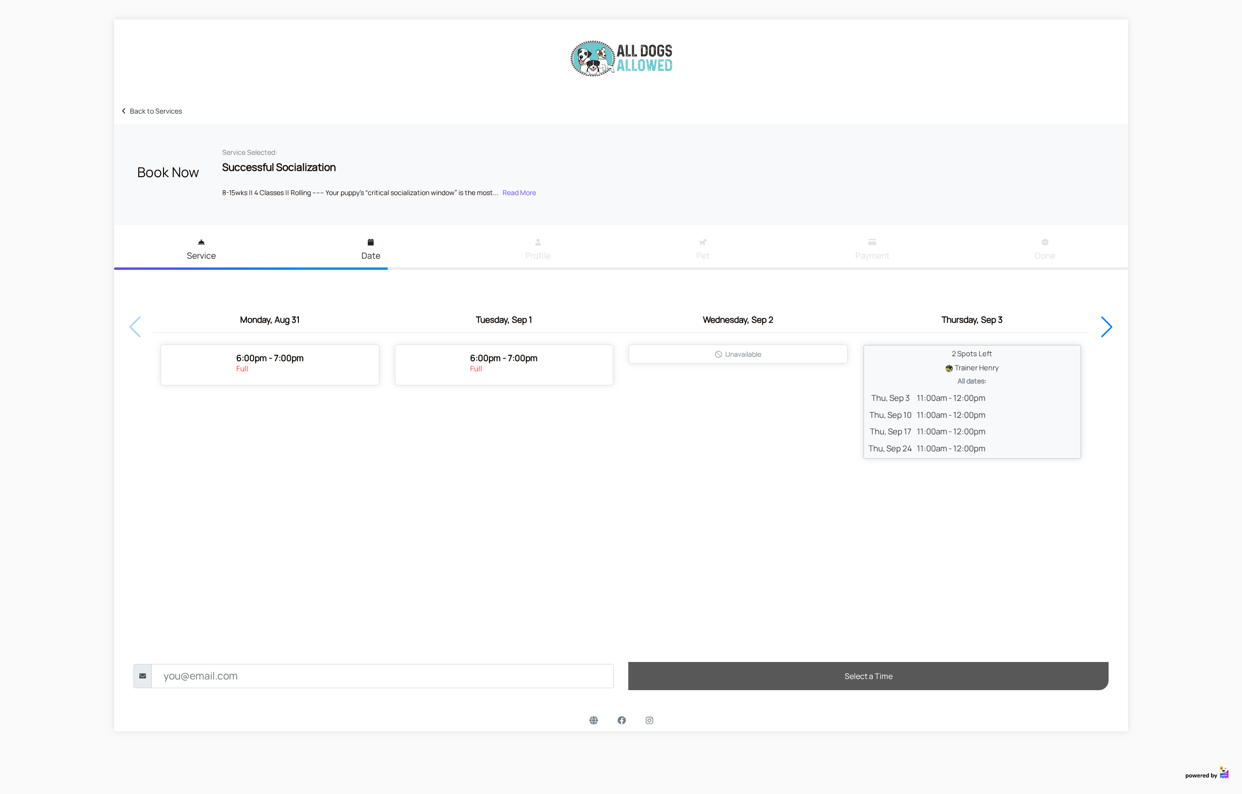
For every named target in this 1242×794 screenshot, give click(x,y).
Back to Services (156, 111)
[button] (1106, 327)
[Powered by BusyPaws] (1207, 771)
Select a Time (869, 676)
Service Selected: (249, 152)
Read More (519, 192)
